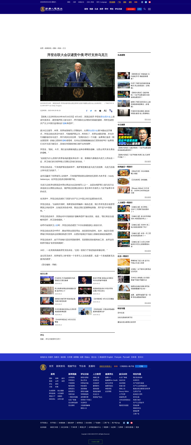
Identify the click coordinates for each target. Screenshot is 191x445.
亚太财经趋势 (73, 402)
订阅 (141, 366)
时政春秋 (84, 386)
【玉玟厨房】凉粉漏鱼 (139, 180)
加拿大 (56, 357)
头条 (96, 9)
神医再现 (108, 388)
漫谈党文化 (137, 408)
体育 (63, 381)
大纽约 (50, 357)
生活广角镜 (123, 377)
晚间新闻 (71, 386)
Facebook (142, 2)
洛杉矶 (63, 357)
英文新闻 (112, 2)
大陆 (50, 387)
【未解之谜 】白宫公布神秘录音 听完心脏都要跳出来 (140, 244)
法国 (81, 357)
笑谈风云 (96, 380)
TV (140, 9)
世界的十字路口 (86, 400)
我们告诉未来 (137, 377)
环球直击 (71, 380)
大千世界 (122, 394)
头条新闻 (121, 55)
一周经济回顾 (73, 397)
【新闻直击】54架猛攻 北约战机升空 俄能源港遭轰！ (140, 76)
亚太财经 (71, 405)
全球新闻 (71, 377)
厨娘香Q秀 (123, 397)
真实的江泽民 (137, 394)
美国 (50, 381)
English (110, 357)
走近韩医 (108, 391)
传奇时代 (136, 380)
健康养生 (109, 374)
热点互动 (84, 380)
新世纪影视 (129, 427)
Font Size (105, 110)
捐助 (124, 2)
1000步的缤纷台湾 (124, 401)
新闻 (86, 9)
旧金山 (87, 357)
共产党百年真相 (138, 383)
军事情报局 (84, 394)
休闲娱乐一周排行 (125, 167)
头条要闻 (52, 390)
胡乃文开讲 (109, 383)
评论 (50, 384)
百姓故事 (136, 405)
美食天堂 (122, 386)
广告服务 (97, 423)
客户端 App (116, 423)
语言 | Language (101, 2)
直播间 (91, 366)
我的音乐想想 (123, 405)
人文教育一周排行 (125, 203)
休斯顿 (76, 357)
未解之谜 (96, 377)
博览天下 (52, 396)
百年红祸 (121, 313)
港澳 (56, 378)
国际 (54, 48)
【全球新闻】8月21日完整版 (103, 299)
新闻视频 (72, 374)
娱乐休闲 (123, 374)
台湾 (56, 381)
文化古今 (96, 394)
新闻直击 (71, 388)
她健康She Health (111, 380)
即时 (106, 9)
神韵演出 (52, 399)
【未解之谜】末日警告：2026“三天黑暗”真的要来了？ (140, 209)
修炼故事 (136, 411)
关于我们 (53, 423)
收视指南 (62, 423)
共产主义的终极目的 (140, 386)
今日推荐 (121, 125)
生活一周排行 (123, 256)
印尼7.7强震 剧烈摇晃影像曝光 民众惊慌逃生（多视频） (140, 85)
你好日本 (122, 380)
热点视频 (60, 390)
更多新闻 (148, 197)
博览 (111, 9)
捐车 (130, 2)
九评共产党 (137, 391)
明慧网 (106, 427)
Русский (126, 357)
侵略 (65, 123)
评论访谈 (118, 9)
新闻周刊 (71, 391)
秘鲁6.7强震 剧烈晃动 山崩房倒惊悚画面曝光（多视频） (141, 104)
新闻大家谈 (84, 377)
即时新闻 (52, 393)
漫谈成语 (96, 388)
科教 (56, 387)
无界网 (120, 427)
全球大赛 (60, 399)
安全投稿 (89, 423)
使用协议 (80, 423)
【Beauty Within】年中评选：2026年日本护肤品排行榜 (140, 190)
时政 (59, 48)
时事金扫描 (84, 383)
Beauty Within (124, 391)
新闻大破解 (84, 391)
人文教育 (97, 374)
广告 (119, 2)
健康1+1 (108, 377)
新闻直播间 (131, 9)
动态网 (113, 427)
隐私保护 (71, 423)
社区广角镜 (72, 400)
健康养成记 (109, 386)
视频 (91, 9)
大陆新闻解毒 (85, 405)
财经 (56, 384)
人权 (56, 225)
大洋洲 (69, 357)
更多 (137, 427)
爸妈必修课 (97, 391)
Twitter (146, 2)
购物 (135, 2)
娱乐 (63, 378)
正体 (88, 2)
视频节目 (72, 366)
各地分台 (81, 2)
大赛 (74, 2)
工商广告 (136, 414)
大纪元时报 (64, 427)
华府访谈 (71, 394)
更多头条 (148, 119)
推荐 (101, 9)
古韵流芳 (96, 383)
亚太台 (94, 357)
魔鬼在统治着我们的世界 (127, 322)
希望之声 (83, 427)
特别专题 (121, 308)
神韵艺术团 (54, 427)
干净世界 (74, 427)
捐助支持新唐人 (105, 366)
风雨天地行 (137, 400)
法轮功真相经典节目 (125, 317)
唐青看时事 (84, 397)
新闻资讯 (48, 48)
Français (118, 357)
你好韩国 (122, 383)
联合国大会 (106, 117)
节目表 (82, 366)
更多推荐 (148, 161)
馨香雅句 (96, 386)
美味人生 (122, 388)
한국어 (140, 357)
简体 (92, 2)
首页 (41, 48)
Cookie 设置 (95, 442)
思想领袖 (84, 388)
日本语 (133, 357)
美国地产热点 (97, 397)
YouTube (150, 2)
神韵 (68, 2)
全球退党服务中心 (95, 427)
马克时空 (84, 402)
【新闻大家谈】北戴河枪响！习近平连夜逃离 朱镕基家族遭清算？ (140, 95)
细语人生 (84, 408)
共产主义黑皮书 (138, 402)
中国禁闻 (71, 383)
